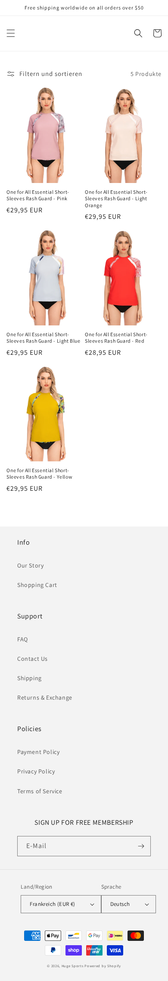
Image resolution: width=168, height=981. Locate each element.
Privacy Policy (36, 771)
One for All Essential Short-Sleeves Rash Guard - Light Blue (43, 337)
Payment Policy (38, 752)
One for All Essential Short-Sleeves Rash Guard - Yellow (39, 473)
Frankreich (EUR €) (52, 904)
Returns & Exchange (44, 697)
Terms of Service (39, 791)
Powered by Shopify (102, 965)
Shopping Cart (37, 585)
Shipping (29, 678)
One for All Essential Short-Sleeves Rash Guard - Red (116, 337)
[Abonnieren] (140, 846)
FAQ (22, 639)
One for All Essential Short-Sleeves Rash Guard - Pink (37, 195)
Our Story (30, 565)
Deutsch (120, 904)
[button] (10, 33)
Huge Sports (73, 965)
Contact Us (32, 658)
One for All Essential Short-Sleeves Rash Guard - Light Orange (116, 198)
